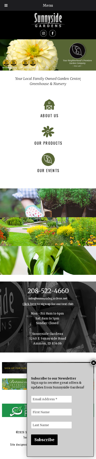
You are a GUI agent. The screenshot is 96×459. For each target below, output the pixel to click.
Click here (29, 304)
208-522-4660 (48, 291)
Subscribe (44, 439)
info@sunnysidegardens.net (48, 298)
